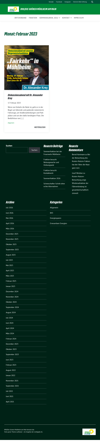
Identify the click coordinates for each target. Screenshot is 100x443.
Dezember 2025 (12, 234)
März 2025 (10, 276)
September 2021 (12, 386)
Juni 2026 (9, 213)
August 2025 (11, 255)
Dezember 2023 (12, 344)
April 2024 (10, 328)
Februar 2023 (11, 365)
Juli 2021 (9, 391)
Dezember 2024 (12, 291)
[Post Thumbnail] (26, 67)
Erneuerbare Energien (58, 223)
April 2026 (10, 223)
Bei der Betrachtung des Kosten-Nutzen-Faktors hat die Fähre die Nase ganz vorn (81, 161)
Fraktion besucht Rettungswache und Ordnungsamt (51, 162)
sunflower (19, 432)
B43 (51, 213)
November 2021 (12, 380)
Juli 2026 (9, 207)
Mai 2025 (9, 265)
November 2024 (12, 297)
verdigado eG (38, 432)
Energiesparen (55, 218)
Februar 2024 (11, 339)
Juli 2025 (9, 260)
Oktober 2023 (11, 349)
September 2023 (12, 354)
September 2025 (12, 249)
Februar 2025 (11, 281)
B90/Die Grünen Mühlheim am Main (38, 9)
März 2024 (10, 333)
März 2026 (10, 228)
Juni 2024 (9, 323)
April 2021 (10, 401)
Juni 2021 (9, 396)
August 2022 (11, 370)
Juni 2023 (9, 360)
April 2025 (10, 270)
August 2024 (11, 312)
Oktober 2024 (11, 302)
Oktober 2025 (11, 244)
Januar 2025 (10, 286)
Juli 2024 (9, 318)
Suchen (9, 145)
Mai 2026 (9, 218)
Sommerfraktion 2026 (52, 178)
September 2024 (12, 307)
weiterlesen (39, 127)
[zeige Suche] (92, 2)
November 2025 (12, 239)
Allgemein (11, 123)
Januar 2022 (10, 375)
